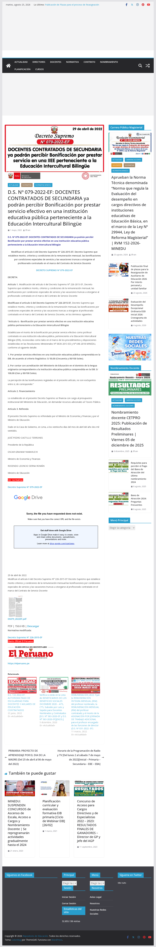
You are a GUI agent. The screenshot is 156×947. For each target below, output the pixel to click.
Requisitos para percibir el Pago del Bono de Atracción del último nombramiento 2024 (139, 472)
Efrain (27, 230)
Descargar (33, 626)
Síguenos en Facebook (19, 875)
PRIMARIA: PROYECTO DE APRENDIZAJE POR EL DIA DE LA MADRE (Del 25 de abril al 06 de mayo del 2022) (29, 757)
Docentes (55, 61)
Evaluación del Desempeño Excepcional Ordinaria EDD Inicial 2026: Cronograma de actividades (75, 6)
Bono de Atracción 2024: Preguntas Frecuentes (139, 500)
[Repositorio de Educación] (8, 65)
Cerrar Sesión (69, 903)
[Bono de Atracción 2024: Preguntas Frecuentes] (118, 502)
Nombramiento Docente (123, 406)
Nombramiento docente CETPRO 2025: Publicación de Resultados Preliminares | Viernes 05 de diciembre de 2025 (129, 429)
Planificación (22, 69)
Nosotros (95, 903)
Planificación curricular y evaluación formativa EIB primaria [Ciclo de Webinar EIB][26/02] (54, 813)
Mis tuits (122, 882)
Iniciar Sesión (69, 897)
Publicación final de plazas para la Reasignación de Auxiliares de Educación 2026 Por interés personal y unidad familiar (139, 277)
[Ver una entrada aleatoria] (147, 65)
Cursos (39, 69)
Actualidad (21, 61)
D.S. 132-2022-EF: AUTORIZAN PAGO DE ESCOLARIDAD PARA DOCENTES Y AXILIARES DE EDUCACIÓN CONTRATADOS (21, 702)
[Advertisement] (78, 29)
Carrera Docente (133, 160)
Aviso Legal (95, 897)
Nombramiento (109, 61)
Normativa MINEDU (43, 185)
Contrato (89, 61)
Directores (38, 61)
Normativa (72, 61)
